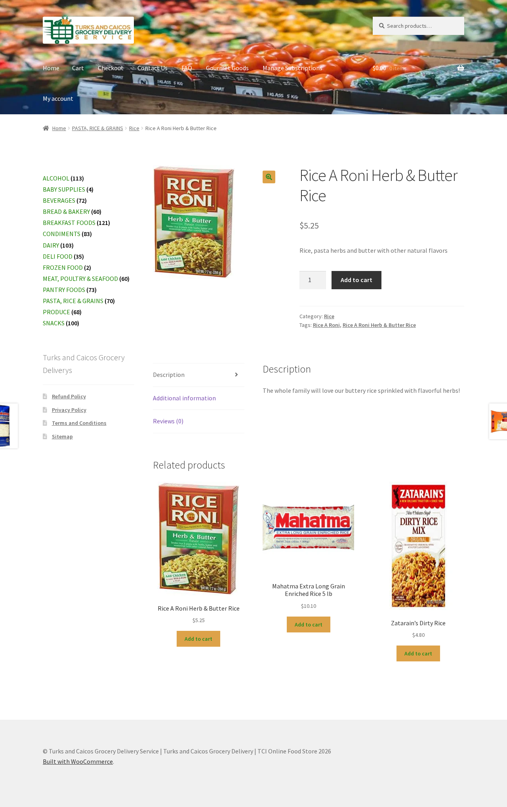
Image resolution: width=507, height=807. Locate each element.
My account (58, 98)
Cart (78, 68)
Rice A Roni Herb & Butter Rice (379, 325)
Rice (134, 128)
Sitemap (62, 436)
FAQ (186, 68)
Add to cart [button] (198, 638)
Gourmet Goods (227, 68)
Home (51, 68)
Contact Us (152, 68)
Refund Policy (69, 396)
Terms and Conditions (79, 423)
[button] (269, 177)
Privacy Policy (69, 409)
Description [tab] (169, 375)
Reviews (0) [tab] (168, 421)
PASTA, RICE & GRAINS (97, 128)
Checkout (111, 68)
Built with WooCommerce (78, 761)
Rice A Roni (326, 325)
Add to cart (356, 280)
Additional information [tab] (184, 398)
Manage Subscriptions (292, 68)
